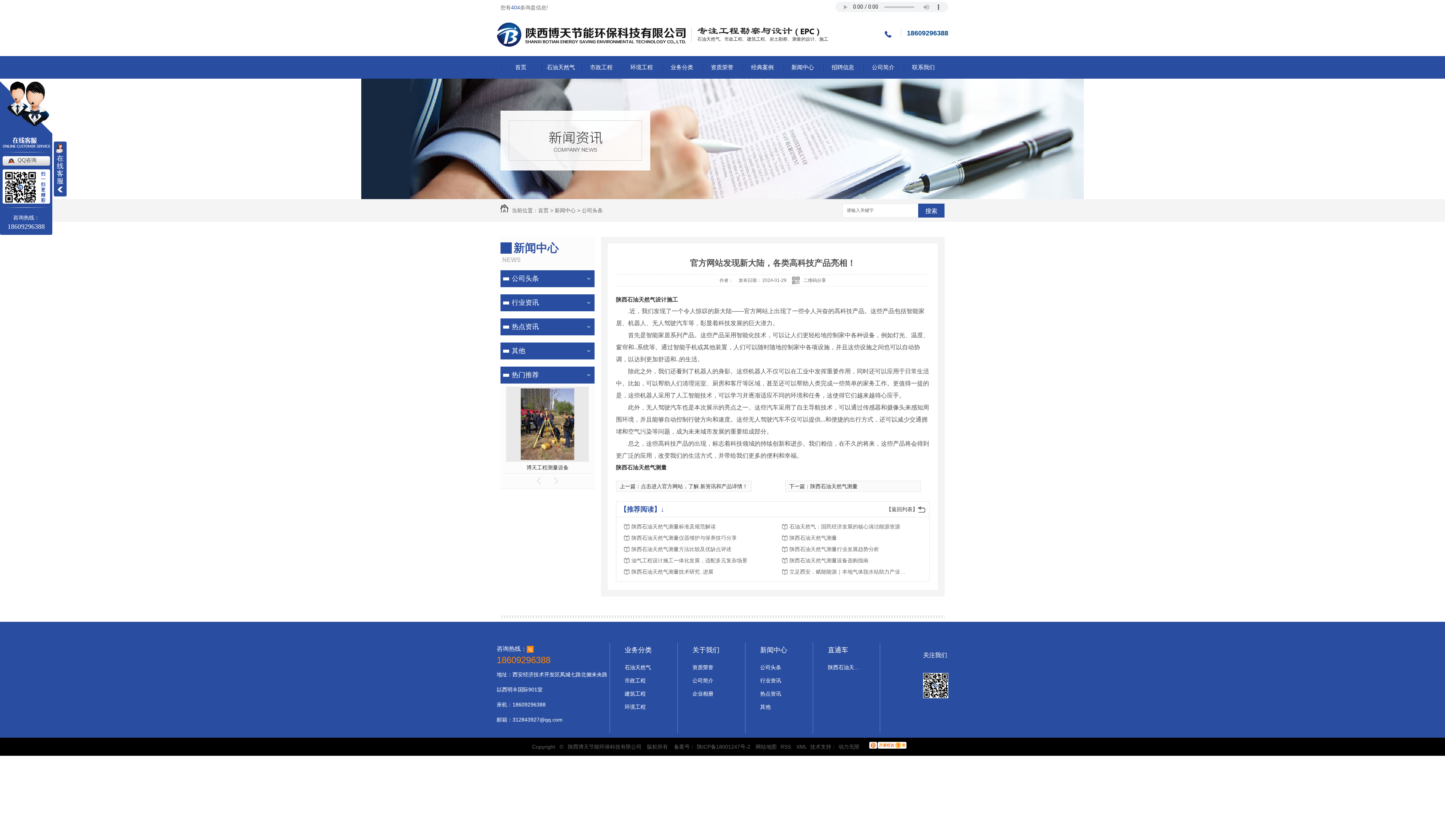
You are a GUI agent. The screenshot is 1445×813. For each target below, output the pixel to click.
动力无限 (848, 747)
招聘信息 (843, 67)
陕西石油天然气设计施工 (647, 299)
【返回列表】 (902, 509)
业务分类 (682, 67)
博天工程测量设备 (547, 467)
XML (802, 747)
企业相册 (702, 694)
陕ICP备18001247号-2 (723, 747)
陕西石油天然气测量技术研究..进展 (672, 572)
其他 (518, 351)
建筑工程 (635, 694)
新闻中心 (802, 67)
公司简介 (883, 67)
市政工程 (601, 67)
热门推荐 (525, 375)
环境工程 (641, 67)
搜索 (931, 211)
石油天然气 (561, 67)
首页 (520, 67)
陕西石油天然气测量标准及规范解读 (673, 527)
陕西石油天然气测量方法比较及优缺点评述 (681, 549)
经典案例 (762, 67)
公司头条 (592, 210)
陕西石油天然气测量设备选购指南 (829, 560)
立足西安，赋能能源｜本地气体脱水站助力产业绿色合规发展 (849, 572)
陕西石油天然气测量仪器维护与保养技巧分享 (684, 538)
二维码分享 (814, 280)
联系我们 (923, 67)
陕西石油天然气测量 (641, 467)
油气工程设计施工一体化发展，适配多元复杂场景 (689, 560)
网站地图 (766, 747)
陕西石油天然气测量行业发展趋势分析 (834, 549)
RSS (786, 747)
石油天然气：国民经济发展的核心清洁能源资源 (844, 527)
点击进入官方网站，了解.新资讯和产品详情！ (694, 486)
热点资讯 (525, 326)
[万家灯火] (887, 747)
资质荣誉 (722, 67)
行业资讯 (525, 302)
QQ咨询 (27, 160)
